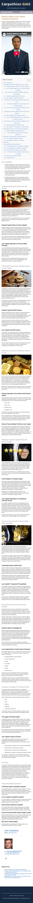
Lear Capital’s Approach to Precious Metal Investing (17, 89)
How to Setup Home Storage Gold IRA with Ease (15, 869)
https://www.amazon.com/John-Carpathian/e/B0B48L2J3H (14, 851)
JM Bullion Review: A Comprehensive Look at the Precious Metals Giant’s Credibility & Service (18, 877)
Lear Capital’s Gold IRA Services (14, 98)
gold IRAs (25, 23)
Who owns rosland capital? (14, 155)
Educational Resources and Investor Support (16, 129)
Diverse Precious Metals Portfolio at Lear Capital (17, 108)
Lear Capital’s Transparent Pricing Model (17, 127)
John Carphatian (11, 830)
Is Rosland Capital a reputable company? (18, 146)
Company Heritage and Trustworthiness (15, 136)
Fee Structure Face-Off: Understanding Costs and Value (16, 122)
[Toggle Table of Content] (28, 80)
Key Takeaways (8, 82)
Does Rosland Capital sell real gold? (16, 150)
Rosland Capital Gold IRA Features (15, 96)
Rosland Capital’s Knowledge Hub (15, 130)
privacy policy (15, 895)
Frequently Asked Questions (12, 144)
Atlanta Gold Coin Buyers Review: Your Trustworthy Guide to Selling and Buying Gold (18, 871)
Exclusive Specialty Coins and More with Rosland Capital (18, 104)
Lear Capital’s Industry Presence (15, 140)
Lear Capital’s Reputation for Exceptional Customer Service (18, 118)
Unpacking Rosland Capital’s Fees (15, 125)
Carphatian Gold (12, 832)
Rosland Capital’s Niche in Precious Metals (17, 86)
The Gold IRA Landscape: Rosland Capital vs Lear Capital (17, 93)
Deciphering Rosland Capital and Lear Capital (16, 84)
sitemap (11, 895)
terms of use (21, 895)
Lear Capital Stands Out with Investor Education (18, 133)
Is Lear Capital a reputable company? (17, 148)
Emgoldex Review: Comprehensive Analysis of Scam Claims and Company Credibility (18, 874)
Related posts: (11, 157)
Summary (6, 142)
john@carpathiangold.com (12, 853)
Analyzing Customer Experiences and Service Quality (16, 112)
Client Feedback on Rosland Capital (15, 115)
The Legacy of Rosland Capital (14, 138)
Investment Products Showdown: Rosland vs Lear (16, 101)
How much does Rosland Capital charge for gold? (18, 153)
